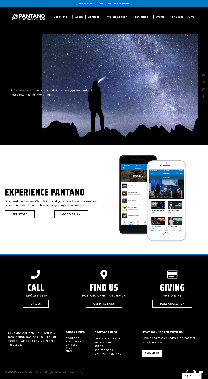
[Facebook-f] (187, 372)
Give (191, 17)
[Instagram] (194, 372)
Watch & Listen (117, 17)
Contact (72, 338)
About (79, 17)
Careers (71, 344)
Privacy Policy (76, 372)
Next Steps (177, 17)
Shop (69, 351)
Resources (73, 341)
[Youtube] (201, 372)
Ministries (141, 17)
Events (160, 17)
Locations (60, 17)
